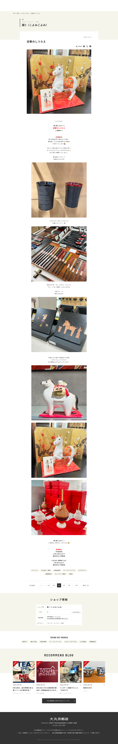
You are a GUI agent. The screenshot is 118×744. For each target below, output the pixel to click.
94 (77, 585)
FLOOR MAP (76, 612)
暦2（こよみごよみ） (23, 13)
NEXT (85, 585)
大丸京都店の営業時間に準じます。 (58, 618)
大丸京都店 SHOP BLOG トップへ (58, 701)
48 (69, 585)
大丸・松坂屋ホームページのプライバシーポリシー (34, 733)
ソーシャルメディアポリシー (75, 730)
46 (59, 585)
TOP (14, 13)
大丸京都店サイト (39, 730)
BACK (33, 585)
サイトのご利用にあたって (55, 730)
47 (64, 585)
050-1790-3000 (60, 725)
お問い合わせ (95, 733)
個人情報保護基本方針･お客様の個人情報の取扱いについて (70, 733)
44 (49, 585)
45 (54, 585)
